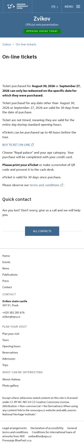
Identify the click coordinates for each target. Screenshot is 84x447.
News (5, 268)
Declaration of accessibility (47, 428)
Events (6, 262)
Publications (10, 274)
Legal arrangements (14, 428)
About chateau (11, 379)
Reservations (10, 352)
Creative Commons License (52, 402)
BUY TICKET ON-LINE (16, 144)
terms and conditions (44, 185)
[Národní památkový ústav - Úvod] (17, 6)
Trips (5, 365)
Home (6, 256)
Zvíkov (42, 18)
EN (53, 6)
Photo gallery (10, 385)
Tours (5, 340)
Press (5, 281)
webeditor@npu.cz (39, 436)
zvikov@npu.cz (11, 316)
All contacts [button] (42, 231)
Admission (8, 358)
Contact (7, 287)
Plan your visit (10, 333)
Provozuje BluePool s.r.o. (17, 440)
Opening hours (11, 346)
